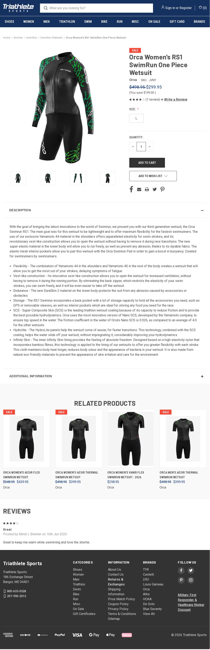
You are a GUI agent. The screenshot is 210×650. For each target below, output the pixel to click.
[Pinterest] (162, 189)
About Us (114, 570)
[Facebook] (131, 189)
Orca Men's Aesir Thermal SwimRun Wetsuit (179, 475)
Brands (199, 22)
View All (149, 614)
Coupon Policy (118, 604)
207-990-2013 (16, 596)
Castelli (148, 574)
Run (120, 22)
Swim (88, 22)
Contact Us (116, 574)
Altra (146, 594)
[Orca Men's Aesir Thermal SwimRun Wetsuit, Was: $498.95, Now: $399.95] (183, 438)
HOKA (147, 599)
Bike (104, 22)
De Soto (149, 604)
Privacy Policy (118, 609)
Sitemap (114, 619)
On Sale (154, 22)
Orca (146, 589)
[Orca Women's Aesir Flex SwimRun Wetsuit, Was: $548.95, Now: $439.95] (27, 438)
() (204, 8)
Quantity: (136, 137)
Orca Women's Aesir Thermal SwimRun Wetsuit (76, 475)
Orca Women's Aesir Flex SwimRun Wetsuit (21, 475)
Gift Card (177, 22)
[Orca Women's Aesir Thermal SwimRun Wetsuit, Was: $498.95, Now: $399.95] (79, 438)
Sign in (170, 8)
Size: (132, 109)
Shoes (9, 22)
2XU (146, 579)
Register (185, 8)
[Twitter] (155, 189)
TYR (146, 570)
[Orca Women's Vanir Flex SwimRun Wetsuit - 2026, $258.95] (131, 438)
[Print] (147, 189)
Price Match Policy (121, 599)
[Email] (139, 189)
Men (46, 22)
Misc (135, 22)
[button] (174, 99)
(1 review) (153, 99)
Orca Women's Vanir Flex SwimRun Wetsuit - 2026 (125, 475)
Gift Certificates (84, 614)
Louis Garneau (153, 584)
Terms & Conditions (122, 614)
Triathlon (67, 22)
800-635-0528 (16, 591)
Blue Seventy (152, 609)
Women (28, 22)
